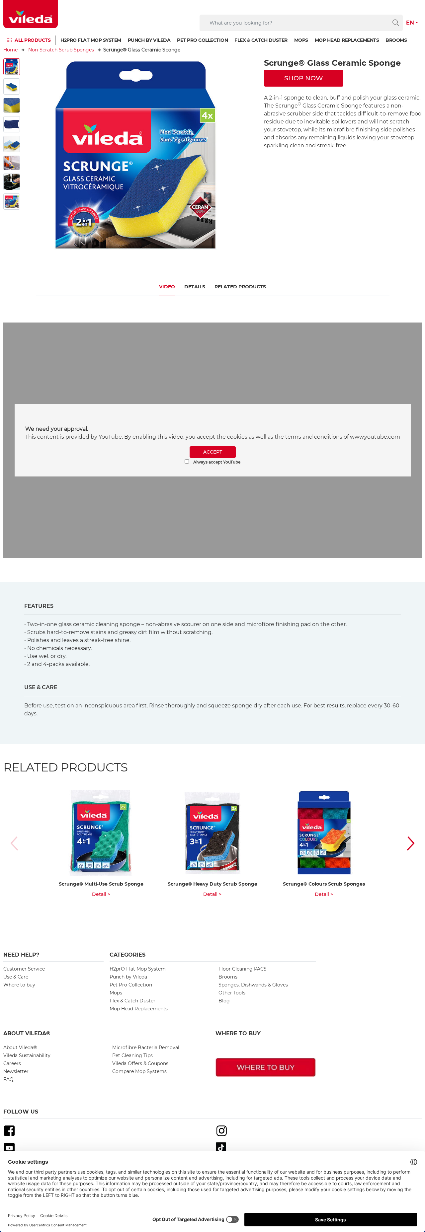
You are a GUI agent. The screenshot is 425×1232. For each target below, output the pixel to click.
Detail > (101, 894)
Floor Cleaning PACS (242, 969)
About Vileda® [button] (26, 1033)
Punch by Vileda (149, 40)
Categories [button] (127, 955)
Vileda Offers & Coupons (140, 1063)
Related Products (240, 287)
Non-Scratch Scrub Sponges (61, 50)
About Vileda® (20, 1048)
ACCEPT (212, 452)
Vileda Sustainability (26, 1055)
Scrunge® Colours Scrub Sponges (324, 884)
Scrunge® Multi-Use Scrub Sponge (101, 884)
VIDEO (167, 287)
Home (10, 50)
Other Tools (231, 993)
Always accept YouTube (216, 462)
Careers (12, 1063)
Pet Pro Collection (202, 40)
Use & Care (15, 977)
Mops (301, 40)
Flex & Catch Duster (261, 40)
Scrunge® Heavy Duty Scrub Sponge (212, 884)
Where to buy (19, 985)
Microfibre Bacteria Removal (145, 1048)
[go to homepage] (30, 14)
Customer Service (24, 969)
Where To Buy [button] (238, 1033)
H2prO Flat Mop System (90, 40)
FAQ (8, 1079)
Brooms (396, 40)
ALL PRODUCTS (32, 40)
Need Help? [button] (21, 955)
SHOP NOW (303, 78)
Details (194, 287)
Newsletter (16, 1071)
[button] (404, 843)
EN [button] (410, 23)
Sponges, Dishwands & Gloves (253, 985)
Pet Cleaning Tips (132, 1055)
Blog (224, 1001)
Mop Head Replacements (347, 40)
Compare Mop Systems (139, 1071)
